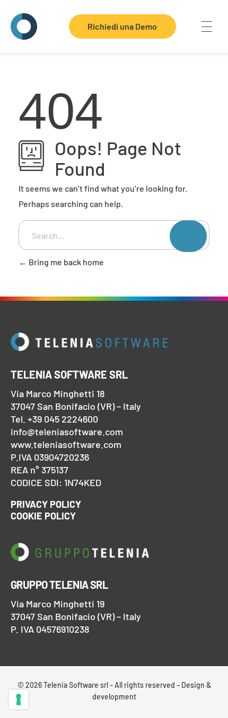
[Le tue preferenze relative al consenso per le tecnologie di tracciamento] (18, 699)
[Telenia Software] (24, 26)
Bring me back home (65, 262)
